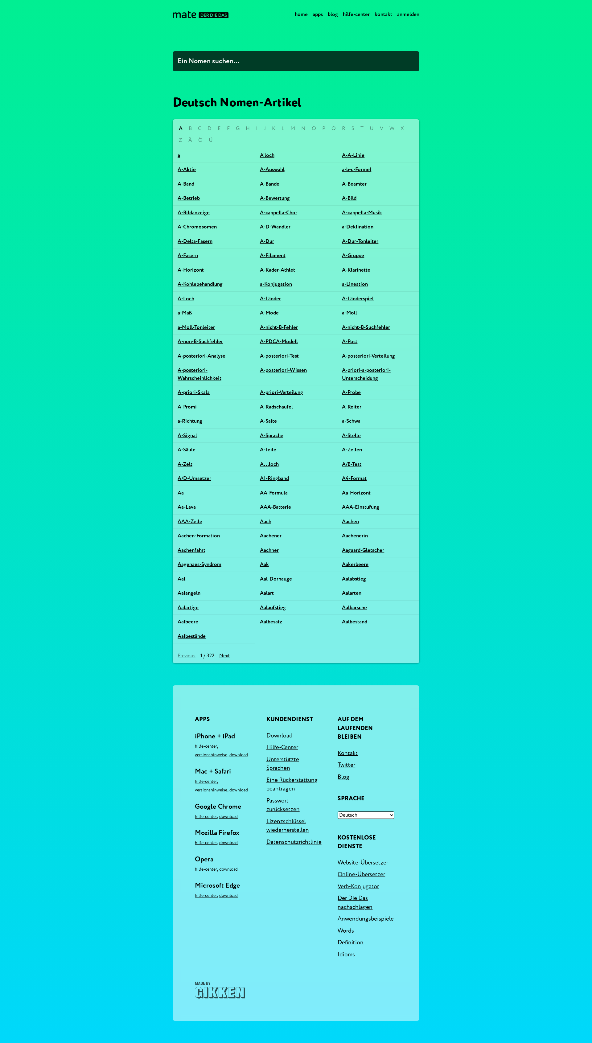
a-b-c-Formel (356, 169)
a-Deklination (357, 227)
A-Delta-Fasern (195, 241)
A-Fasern (188, 255)
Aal (181, 579)
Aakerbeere (355, 564)
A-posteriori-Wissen (283, 370)
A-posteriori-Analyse (201, 356)
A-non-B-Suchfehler (200, 341)
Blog (333, 14)
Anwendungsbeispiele (366, 918)
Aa (181, 493)
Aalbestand (354, 621)
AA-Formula (274, 493)
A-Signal (187, 435)
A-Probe (351, 392)
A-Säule (186, 449)
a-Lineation (355, 284)
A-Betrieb (189, 198)
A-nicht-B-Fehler (279, 327)
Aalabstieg (354, 579)
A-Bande (269, 184)
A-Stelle (351, 435)
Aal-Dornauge (276, 579)
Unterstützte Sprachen (282, 764)
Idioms (346, 954)
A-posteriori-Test (279, 356)
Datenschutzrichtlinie (294, 842)
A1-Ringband (274, 478)
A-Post (349, 341)
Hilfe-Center (356, 14)
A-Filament (273, 255)
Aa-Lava (187, 507)
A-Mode (269, 313)
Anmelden (408, 14)
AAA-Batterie (275, 507)
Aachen (350, 521)
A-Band (186, 184)
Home (301, 14)
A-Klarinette (356, 270)
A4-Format (354, 478)
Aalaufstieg (273, 607)
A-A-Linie (353, 155)
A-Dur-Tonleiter (360, 241)
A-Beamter (354, 184)
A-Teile (268, 449)
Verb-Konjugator (358, 886)
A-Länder (270, 298)
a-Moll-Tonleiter (196, 327)
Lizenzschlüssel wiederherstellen (287, 826)
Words (346, 930)
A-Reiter (351, 407)
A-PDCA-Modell (279, 341)
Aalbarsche (354, 607)
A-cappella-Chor (278, 212)
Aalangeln (189, 593)
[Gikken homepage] (220, 990)
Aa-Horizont (356, 493)
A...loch (269, 464)
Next (224, 656)
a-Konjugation (276, 284)
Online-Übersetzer (361, 874)
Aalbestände (192, 636)
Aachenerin (355, 535)
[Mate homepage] (200, 14)
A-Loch (186, 298)
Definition (351, 942)
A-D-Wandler (275, 227)
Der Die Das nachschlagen (355, 902)
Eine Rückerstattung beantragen (292, 784)
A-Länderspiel (358, 298)
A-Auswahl (272, 169)
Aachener (271, 535)
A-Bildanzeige (194, 212)
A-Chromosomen (197, 227)
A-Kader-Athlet (277, 270)
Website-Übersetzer (363, 862)
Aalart (267, 593)
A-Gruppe (353, 255)
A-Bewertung (275, 198)
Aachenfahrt (191, 550)
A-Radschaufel (276, 407)
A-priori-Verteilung (281, 392)
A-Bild (349, 198)
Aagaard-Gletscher (363, 550)
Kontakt (383, 14)
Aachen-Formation (199, 535)
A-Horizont (191, 270)
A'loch (267, 155)
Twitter (346, 765)
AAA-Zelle (190, 521)
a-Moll (349, 313)
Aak (264, 564)
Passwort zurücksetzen (283, 805)
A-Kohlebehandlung (200, 284)
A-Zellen (352, 449)
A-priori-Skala (194, 392)
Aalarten (351, 593)
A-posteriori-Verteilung (368, 356)
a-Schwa (351, 421)
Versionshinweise (211, 755)
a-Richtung (190, 421)
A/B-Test (351, 464)
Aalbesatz (271, 621)
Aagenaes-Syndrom (199, 564)
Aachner (269, 550)
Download (238, 755)
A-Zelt (185, 464)
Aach (265, 521)
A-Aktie (187, 169)
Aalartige (188, 607)
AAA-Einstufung (360, 507)
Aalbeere (188, 621)
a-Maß (185, 313)
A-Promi (187, 407)
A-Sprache (271, 435)
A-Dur (267, 241)
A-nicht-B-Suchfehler (366, 327)
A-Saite (268, 421)
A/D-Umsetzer (194, 478)
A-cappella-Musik (362, 212)
